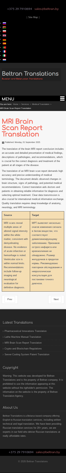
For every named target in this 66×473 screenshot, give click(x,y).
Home (15, 104)
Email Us (46, 9)
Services (25, 104)
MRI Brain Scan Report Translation (22, 128)
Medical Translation (40, 104)
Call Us (19, 9)
